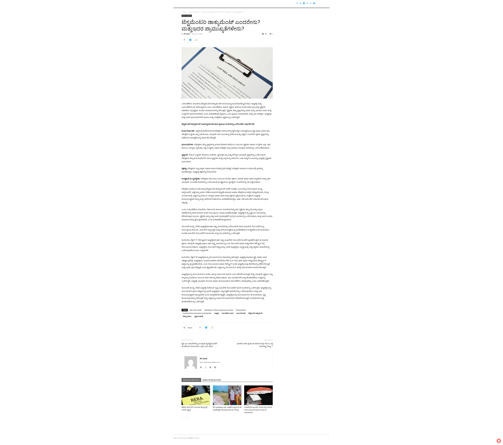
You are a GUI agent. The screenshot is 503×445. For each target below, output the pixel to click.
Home (184, 12)
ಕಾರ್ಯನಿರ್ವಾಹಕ (240, 313)
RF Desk (187, 34)
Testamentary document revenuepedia (197, 313)
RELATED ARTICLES (191, 380)
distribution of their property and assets (218, 310)
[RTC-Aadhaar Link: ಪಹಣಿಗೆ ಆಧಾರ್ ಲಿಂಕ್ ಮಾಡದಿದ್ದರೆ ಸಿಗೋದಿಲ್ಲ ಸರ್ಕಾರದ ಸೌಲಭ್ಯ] (227, 395)
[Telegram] (304, 3)
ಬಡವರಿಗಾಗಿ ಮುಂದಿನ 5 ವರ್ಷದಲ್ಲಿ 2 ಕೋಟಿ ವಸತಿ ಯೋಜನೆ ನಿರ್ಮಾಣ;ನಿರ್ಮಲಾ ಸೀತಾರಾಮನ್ (258, 409)
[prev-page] (183, 417)
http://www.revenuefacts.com (210, 362)
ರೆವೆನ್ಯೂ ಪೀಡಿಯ (187, 316)
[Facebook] (297, 3)
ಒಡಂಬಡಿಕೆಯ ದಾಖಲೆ (227, 313)
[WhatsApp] (311, 3)
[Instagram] (300, 3)
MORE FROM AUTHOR (212, 380)
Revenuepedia (194, 12)
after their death (195, 310)
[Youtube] (314, 3)
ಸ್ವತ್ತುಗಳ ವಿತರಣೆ (198, 316)
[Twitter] (307, 3)
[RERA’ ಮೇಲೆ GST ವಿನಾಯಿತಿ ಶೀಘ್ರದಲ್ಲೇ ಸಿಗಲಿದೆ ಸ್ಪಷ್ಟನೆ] (196, 395)
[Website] (216, 367)
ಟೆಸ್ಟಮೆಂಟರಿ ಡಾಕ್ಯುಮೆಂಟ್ (255, 313)
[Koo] (206, 367)
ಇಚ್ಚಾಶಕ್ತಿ (216, 313)
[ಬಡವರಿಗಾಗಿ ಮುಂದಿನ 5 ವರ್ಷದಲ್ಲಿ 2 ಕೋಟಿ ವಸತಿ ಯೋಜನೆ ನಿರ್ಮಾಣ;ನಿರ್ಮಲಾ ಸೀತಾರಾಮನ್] (258, 395)
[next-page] (187, 417)
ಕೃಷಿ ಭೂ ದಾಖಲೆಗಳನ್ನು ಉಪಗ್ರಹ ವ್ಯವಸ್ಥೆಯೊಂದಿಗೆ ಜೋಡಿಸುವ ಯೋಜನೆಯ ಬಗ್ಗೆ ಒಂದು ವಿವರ (199, 344)
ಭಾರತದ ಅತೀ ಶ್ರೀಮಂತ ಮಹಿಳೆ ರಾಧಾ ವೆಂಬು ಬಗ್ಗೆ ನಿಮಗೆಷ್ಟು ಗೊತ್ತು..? (255, 344)
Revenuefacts (241, 310)
